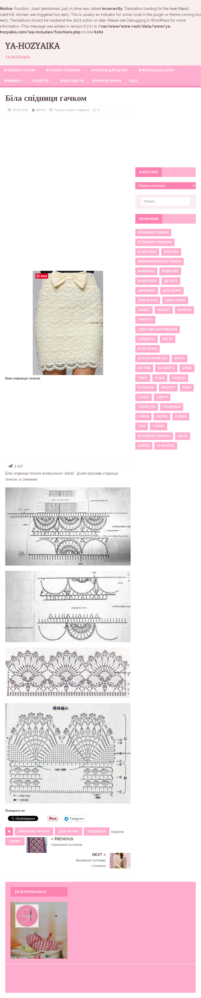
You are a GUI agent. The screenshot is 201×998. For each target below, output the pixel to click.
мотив (144, 368)
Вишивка (12, 81)
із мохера (166, 446)
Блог (133, 81)
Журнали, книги (106, 81)
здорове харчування (157, 329)
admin (41, 110)
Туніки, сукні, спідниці (72, 110)
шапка (144, 446)
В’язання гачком (19, 70)
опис (187, 368)
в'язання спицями (155, 242)
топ (141, 426)
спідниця (96, 831)
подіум (179, 378)
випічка (171, 252)
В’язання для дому (156, 70)
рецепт (168, 387)
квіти (168, 339)
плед (160, 378)
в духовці (147, 252)
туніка (159, 426)
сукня (143, 416)
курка (179, 358)
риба (186, 387)
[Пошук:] (165, 201)
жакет (144, 310)
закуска (145, 319)
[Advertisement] (68, 156)
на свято (166, 368)
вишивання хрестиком (159, 261)
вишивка (146, 271)
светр (162, 397)
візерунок (147, 281)
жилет (163, 310)
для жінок (68, 831)
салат (143, 397)
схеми (181, 416)
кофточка (147, 349)
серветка (146, 407)
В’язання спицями (63, 70)
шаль (183, 436)
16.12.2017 (20, 110)
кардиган (146, 339)
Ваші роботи (71, 81)
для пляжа (175, 300)
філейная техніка (154, 436)
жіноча (184, 310)
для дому (172, 290)
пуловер (146, 387)
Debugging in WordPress (148, 20)
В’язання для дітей (109, 70)
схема (15, 841)
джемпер (146, 290)
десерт (171, 281)
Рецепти (40, 81)
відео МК (170, 271)
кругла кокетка (152, 358)
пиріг (143, 378)
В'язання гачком (34, 831)
